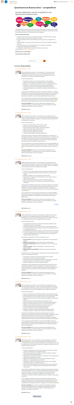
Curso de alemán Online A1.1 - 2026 (23, 68)
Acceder (71, 1)
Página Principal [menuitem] (13, 1)
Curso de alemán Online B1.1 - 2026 (23, 281)
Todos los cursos (37, 396)
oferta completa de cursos (29, 49)
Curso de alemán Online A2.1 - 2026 (23, 159)
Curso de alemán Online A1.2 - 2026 (23, 112)
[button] (61, 1)
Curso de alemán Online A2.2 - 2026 (23, 211)
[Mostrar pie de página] (71, 402)
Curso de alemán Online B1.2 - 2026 (23, 336)
